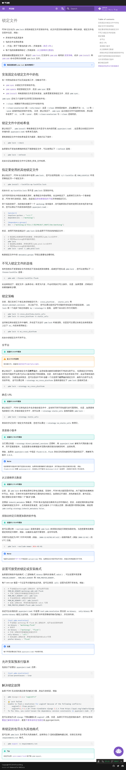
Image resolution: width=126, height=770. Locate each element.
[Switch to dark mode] (56, 8)
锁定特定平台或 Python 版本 (28, 364)
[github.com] (114, 766)
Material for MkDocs (17, 767)
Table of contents (106, 19)
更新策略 (68, 55)
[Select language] (62, 8)
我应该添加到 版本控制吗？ (21, 65)
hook (19, 756)
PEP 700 (18, 559)
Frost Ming (19, 765)
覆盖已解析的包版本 (11, 720)
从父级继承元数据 (45, 50)
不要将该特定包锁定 (34, 720)
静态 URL (47, 46)
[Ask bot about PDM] (119, 751)
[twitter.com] (118, 766)
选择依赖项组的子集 (43, 198)
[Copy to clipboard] (91, 142)
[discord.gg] (123, 766)
